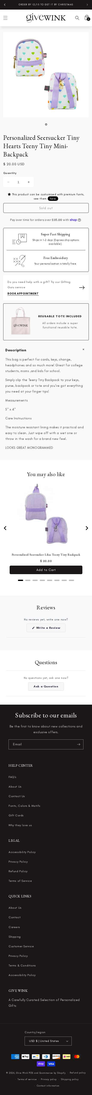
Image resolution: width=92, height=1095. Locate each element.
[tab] (20, 580)
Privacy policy (49, 1079)
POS (31, 1073)
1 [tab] (46, 124)
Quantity (9, 173)
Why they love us (20, 825)
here (53, 198)
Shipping (15, 937)
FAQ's (12, 777)
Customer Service (21, 946)
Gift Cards (16, 815)
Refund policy (78, 1072)
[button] (5, 18)
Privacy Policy (18, 861)
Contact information (48, 1085)
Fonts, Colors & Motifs (24, 806)
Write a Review (50, 629)
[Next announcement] (87, 4)
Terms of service (27, 1079)
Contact (15, 917)
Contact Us (17, 796)
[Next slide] (86, 528)
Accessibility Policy (22, 852)
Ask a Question (49, 687)
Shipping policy (70, 1079)
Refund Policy (18, 871)
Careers (14, 927)
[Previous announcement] (4, 4)
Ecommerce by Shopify (52, 1073)
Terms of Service (20, 881)
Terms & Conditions (22, 965)
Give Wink (22, 1073)
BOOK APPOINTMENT (23, 293)
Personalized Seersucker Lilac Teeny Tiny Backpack (46, 554)
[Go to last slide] (5, 528)
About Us (15, 786)
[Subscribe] (78, 744)
